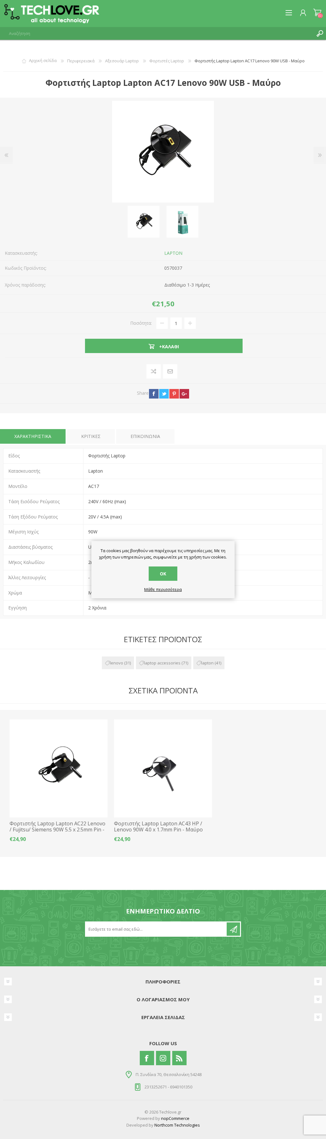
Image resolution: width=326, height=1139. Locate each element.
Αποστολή (233, 929)
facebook (154, 394)
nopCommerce (175, 1118)
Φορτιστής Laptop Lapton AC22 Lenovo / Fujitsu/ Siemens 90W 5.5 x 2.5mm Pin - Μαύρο (57, 830)
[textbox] (156, 33)
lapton (207, 663)
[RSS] (179, 1058)
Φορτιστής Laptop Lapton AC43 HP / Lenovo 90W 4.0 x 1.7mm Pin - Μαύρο (158, 827)
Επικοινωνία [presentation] (145, 436)
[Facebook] (147, 1058)
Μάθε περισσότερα (163, 589)
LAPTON (173, 253)
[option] (143, 222)
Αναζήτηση (319, 33)
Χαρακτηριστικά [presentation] (32, 436)
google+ (184, 394)
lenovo (116, 663)
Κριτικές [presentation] (91, 436)
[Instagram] (163, 1058)
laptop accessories (162, 663)
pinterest (174, 394)
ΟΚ (163, 574)
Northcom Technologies (177, 1125)
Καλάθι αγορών (317, 13)
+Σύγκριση (154, 371)
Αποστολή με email (170, 372)
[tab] (33, 436)
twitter (164, 394)
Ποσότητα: (141, 323)
